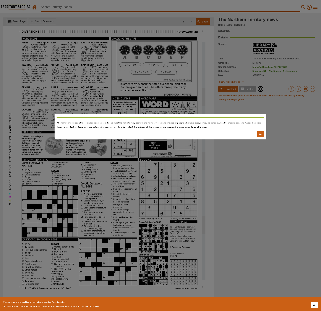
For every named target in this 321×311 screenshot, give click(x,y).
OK (260, 134)
